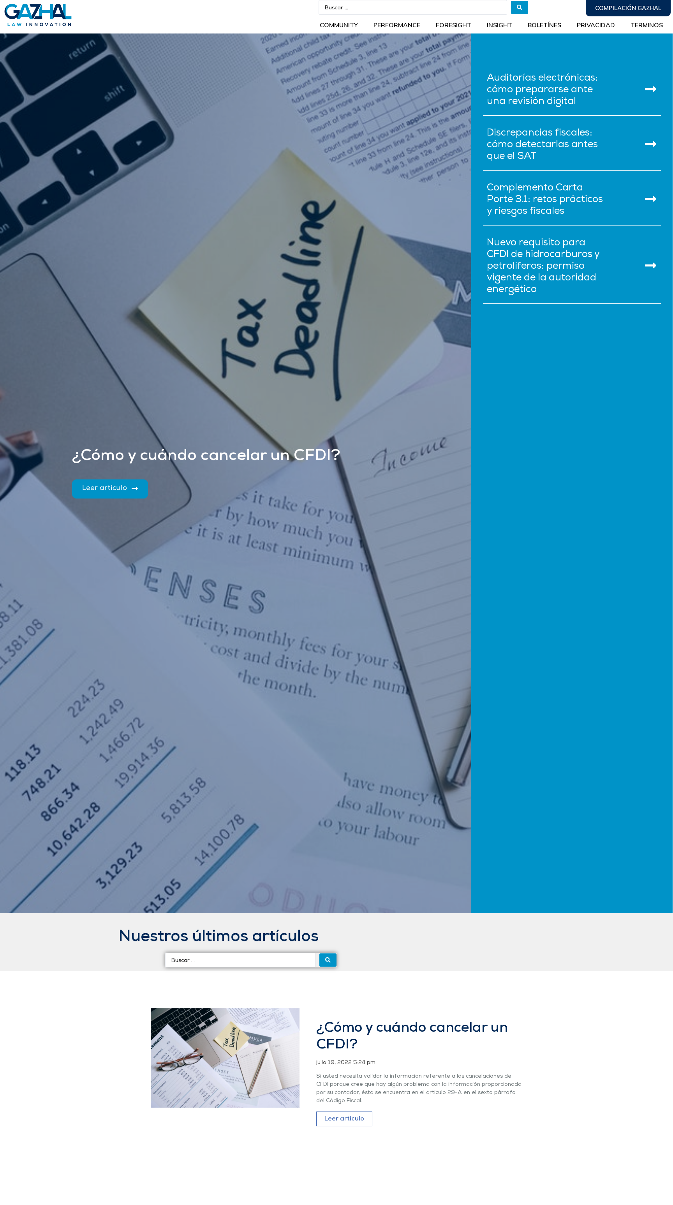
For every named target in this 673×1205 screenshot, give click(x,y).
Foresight (453, 25)
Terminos (647, 25)
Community (339, 25)
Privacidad (596, 25)
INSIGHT (499, 25)
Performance (396, 25)
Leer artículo (344, 1119)
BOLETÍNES (544, 25)
